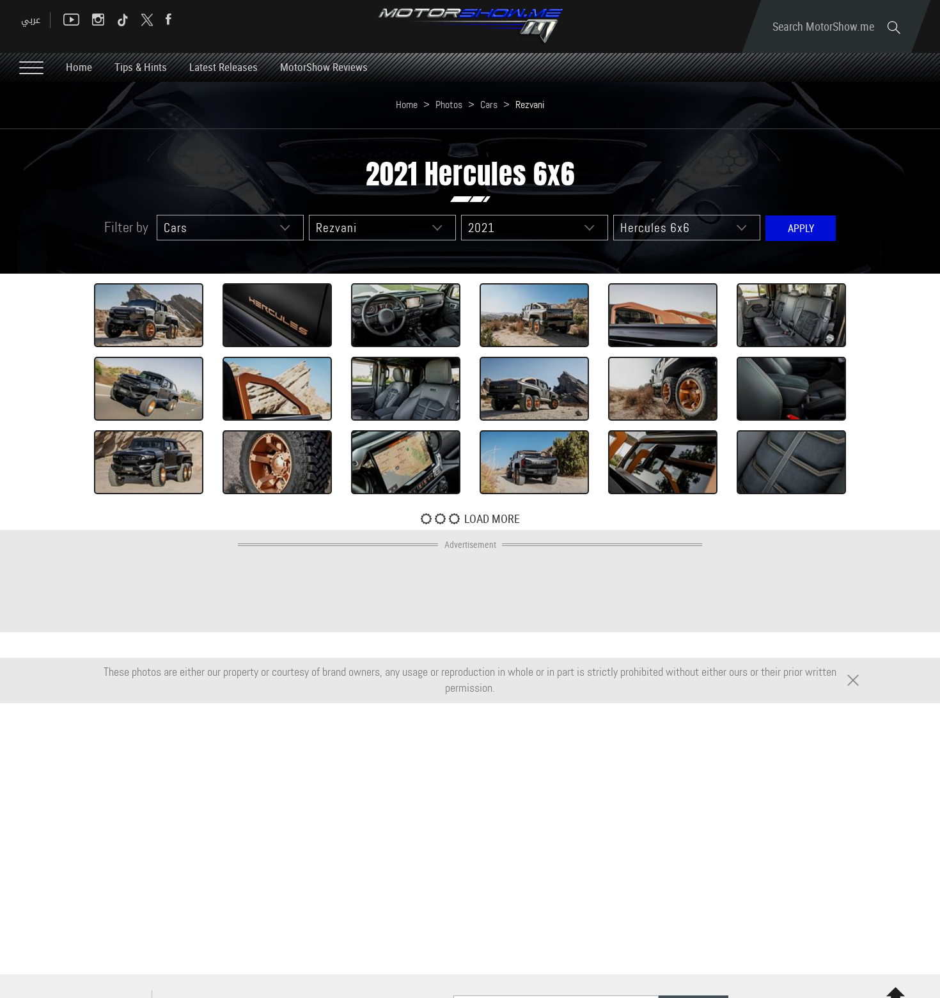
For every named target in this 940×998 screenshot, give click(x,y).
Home (79, 66)
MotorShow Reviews (324, 66)
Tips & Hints (140, 66)
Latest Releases (223, 66)
